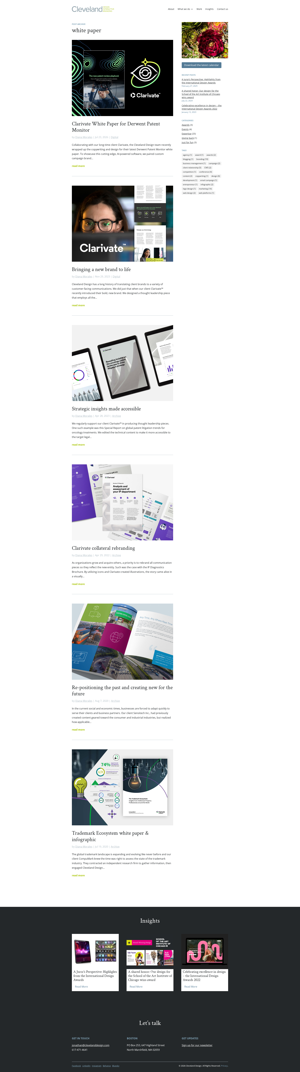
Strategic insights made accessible (106, 408)
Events (185, 129)
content (187, 176)
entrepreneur (190, 184)
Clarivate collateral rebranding (103, 548)
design (215, 176)
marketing (205, 188)
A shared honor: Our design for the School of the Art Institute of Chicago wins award (201, 94)
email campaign (208, 180)
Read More (81, 986)
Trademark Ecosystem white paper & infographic (110, 836)
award (199, 155)
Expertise (186, 133)
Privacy (224, 1065)
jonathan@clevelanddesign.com (90, 1045)
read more (78, 166)
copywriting (201, 176)
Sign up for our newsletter (197, 1045)
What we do (184, 9)
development (190, 180)
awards (211, 155)
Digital (114, 137)
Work (199, 9)
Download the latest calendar (201, 65)
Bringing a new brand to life (101, 269)
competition (189, 171)
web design (189, 193)
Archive (116, 416)
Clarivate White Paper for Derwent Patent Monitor (116, 127)
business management (194, 163)
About (171, 9)
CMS (207, 167)
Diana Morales (83, 137)
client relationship (192, 167)
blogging (188, 159)
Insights (209, 9)
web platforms (206, 193)
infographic (207, 184)
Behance (107, 1065)
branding (202, 159)
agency (187, 155)
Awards (186, 124)
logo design (189, 188)
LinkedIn (86, 1065)
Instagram (96, 1065)
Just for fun (187, 142)
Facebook (76, 1065)
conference (205, 171)
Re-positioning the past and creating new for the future (122, 690)
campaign (214, 163)
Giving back (188, 138)
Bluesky (115, 1065)
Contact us (222, 9)
